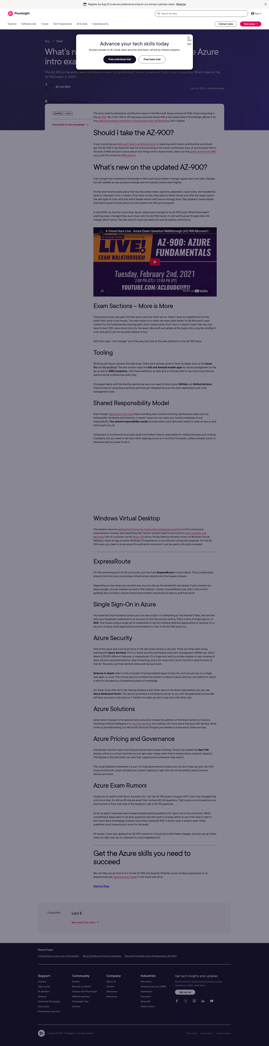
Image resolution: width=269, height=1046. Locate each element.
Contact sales (226, 24)
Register (181, 4)
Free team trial (152, 59)
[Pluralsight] (19, 13)
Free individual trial (120, 59)
